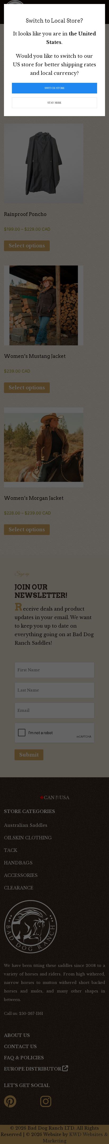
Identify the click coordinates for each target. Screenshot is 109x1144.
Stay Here (54, 102)
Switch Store (54, 88)
